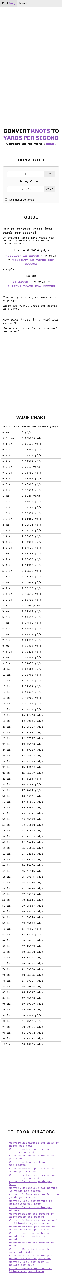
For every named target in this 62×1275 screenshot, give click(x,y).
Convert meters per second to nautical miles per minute (32, 1228)
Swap (50, 144)
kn (50, 174)
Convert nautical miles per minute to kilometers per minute (30, 1236)
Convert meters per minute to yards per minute (32, 1170)
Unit (8, 3)
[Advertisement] (31, 371)
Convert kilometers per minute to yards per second (33, 1190)
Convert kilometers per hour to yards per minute (34, 1196)
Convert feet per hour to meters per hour (29, 1264)
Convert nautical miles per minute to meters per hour (30, 1257)
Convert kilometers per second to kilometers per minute (33, 1222)
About (23, 3)
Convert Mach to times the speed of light (30, 1251)
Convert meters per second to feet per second (32, 1151)
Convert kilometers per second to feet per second (33, 1177)
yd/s (50, 189)
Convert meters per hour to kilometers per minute (30, 1270)
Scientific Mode (21, 199)
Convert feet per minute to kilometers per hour (30, 1203)
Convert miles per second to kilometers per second (31, 1215)
